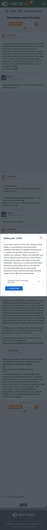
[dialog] (23, 265)
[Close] (42, 238)
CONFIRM (14, 288)
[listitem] (23, 281)
